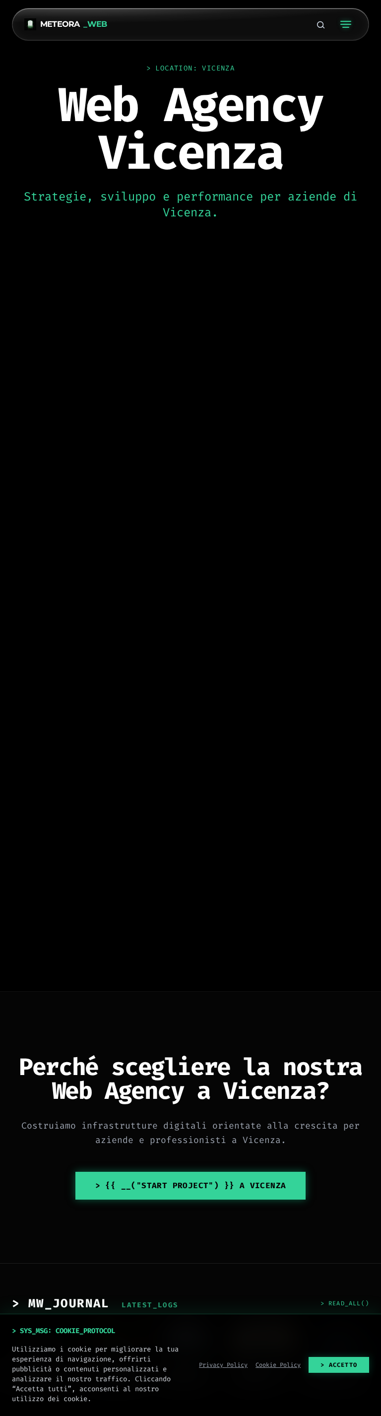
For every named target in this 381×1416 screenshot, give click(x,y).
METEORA (73, 24)
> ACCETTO (338, 1365)
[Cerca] (320, 24)
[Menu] (346, 24)
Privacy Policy (223, 1365)
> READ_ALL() (344, 1303)
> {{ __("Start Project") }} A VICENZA (190, 1185)
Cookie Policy (278, 1365)
